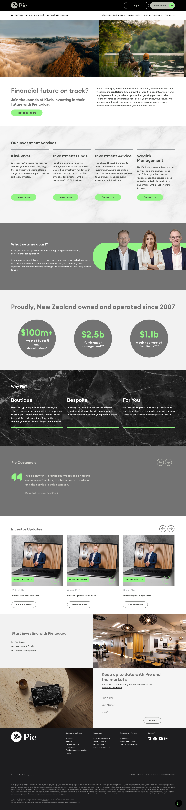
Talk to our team (27, 112)
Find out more (24, 604)
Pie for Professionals (101, 747)
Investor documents (101, 738)
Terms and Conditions (167, 774)
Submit (152, 720)
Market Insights (134, 15)
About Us (106, 15)
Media (68, 753)
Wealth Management (59, 15)
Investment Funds (37, 15)
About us (69, 738)
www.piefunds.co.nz (113, 789)
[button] (178, 803)
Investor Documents (153, 15)
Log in (136, 5)
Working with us (72, 744)
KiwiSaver (19, 15)
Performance (119, 15)
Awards (69, 741)
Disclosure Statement (135, 774)
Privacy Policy (151, 774)
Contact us (108, 197)
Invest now (24, 197)
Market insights (99, 741)
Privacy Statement (112, 687)
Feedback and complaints (77, 750)
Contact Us (170, 15)
